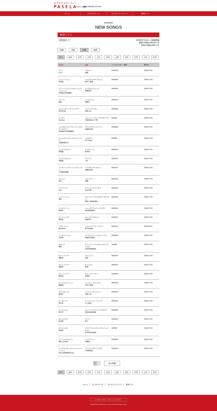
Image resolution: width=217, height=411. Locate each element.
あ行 (70, 57)
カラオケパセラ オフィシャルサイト (108, 400)
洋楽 (73, 50)
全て (61, 57)
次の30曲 (112, 363)
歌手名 (61, 65)
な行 (108, 57)
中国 (84, 50)
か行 (80, 57)
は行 (117, 57)
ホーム (67, 14)
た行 (98, 57)
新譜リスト (145, 14)
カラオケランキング (119, 14)
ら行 (145, 57)
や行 (136, 57)
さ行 (89, 57)
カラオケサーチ (93, 14)
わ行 (155, 57)
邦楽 (62, 50)
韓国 (95, 50)
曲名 (86, 65)
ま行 (127, 57)
